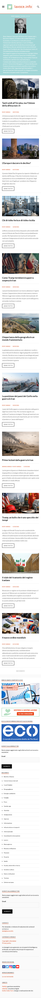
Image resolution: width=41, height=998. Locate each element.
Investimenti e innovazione (12, 836)
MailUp (4, 986)
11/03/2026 (27, 466)
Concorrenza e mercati (11, 781)
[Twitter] (7, 966)
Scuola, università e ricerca (12, 865)
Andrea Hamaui (7, 466)
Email (3, 756)
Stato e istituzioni (9, 874)
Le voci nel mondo (7, 976)
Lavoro (6, 840)
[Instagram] (10, 966)
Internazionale (8, 831)
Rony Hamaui (6, 112)
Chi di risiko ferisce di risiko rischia (18, 220)
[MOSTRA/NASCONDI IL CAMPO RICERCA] (38, 6)
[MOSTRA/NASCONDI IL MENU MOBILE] (3, 6)
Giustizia (6, 810)
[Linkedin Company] (14, 966)
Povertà (6, 857)
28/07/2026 (16, 112)
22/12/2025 (16, 644)
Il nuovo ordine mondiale (14, 637)
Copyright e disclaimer (9, 941)
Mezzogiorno (8, 844)
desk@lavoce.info (7, 931)
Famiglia (6, 798)
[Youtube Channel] (17, 966)
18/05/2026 (16, 286)
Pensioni (6, 853)
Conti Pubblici (8, 785)
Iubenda (4, 988)
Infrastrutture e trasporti (11, 827)
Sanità (6, 861)
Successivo (20, 671)
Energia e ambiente (9, 793)
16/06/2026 (16, 226)
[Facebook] (3, 966)
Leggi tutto (8, 131)
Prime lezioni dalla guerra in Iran (17, 460)
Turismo (6, 878)
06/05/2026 (16, 346)
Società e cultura (9, 869)
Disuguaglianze (8, 789)
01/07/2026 (16, 169)
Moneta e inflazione (10, 848)
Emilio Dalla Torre (8, 991)
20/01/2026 (16, 586)
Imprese (6, 819)
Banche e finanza (9, 776)
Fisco (5, 802)
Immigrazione (8, 814)
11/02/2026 (16, 526)
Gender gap (7, 806)
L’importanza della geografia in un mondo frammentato (18, 338)
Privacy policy (6, 943)
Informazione (8, 823)
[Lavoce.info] (20, 7)
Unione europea (9, 882)
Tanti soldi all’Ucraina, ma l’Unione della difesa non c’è (18, 104)
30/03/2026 (16, 405)
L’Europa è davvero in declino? (16, 163)
